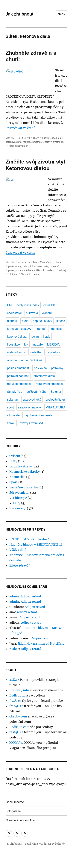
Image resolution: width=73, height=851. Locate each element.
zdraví (11, 423)
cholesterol (14, 313)
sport (10, 407)
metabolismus (16, 352)
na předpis (53, 352)
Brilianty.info (19, 690)
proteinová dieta (24, 270)
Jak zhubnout (20, 14)
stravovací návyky (30, 407)
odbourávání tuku (32, 360)
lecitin (35, 336)
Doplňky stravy (20, 466)
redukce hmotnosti (33, 141)
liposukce (13, 344)
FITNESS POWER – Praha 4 (29, 539)
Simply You (14, 391)
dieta (58, 262)
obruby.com (18, 716)
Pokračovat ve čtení (20, 128)
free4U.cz (16, 706)
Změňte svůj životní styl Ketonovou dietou (35, 165)
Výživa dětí (17, 550)
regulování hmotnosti (49, 383)
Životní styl (46, 262)
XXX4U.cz (16, 742)
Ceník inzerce (15, 802)
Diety (36, 138)
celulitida (49, 305)
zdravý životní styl (55, 141)
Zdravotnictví (19, 492)
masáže (37, 344)
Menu (61, 14)
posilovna (40, 368)
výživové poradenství (45, 270)
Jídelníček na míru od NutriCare (41, 643)
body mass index (28, 305)
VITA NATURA (55, 407)
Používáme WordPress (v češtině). (45, 843)
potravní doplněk (18, 376)
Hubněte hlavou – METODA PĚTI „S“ (37, 544)
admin (14, 596)
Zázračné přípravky (23, 487)
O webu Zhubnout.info (20, 820)
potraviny (57, 368)
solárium (13, 399)
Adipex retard (31, 596)
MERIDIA (53, 344)
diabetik (12, 321)
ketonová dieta (14, 141)
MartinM (10, 138)
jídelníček (57, 138)
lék (26, 344)
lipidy (46, 336)
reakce (14, 649)
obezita (12, 360)
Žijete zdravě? (19, 565)
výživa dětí (14, 415)
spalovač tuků (32, 399)
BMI (9, 305)
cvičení (47, 313)
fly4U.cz (15, 700)
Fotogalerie (13, 811)
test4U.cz (16, 732)
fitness (60, 321)
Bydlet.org (17, 695)
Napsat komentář (18, 145)
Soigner (56, 391)
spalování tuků (55, 399)
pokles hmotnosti (18, 368)
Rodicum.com (19, 727)
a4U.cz (14, 680)
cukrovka (32, 313)
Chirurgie (20, 498)
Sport (13, 482)
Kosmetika (17, 477)
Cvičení (14, 456)
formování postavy (19, 328)
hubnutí (46, 138)
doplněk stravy (13, 266)
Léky (16, 503)
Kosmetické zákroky (24, 471)
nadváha (36, 352)
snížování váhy (36, 391)
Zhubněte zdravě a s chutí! (31, 56)
